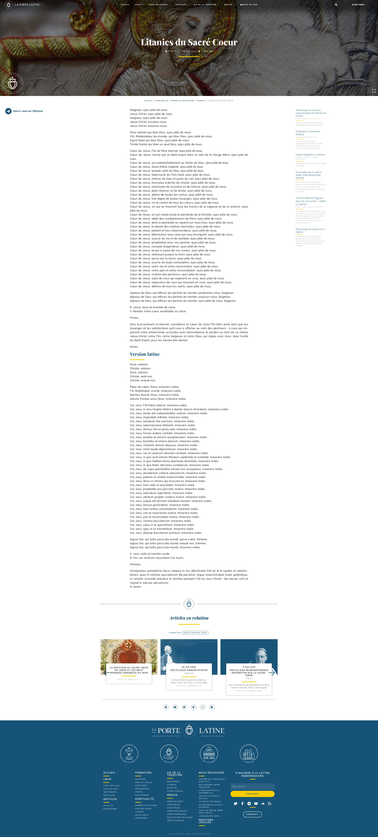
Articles (181, 5)
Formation (143, 772)
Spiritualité (161, 101)
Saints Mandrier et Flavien (310, 154)
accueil (149, 101)
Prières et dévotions (182, 101)
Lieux (138, 5)
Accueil (125, 5)
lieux (107, 779)
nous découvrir (211, 772)
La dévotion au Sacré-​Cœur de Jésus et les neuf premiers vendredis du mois (129, 670)
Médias (228, 5)
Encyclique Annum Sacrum (189, 670)
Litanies (200, 101)
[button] (336, 4)
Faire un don (249, 5)
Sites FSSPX (358, 5)
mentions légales (206, 821)
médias (172, 795)
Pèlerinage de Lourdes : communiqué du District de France (311, 112)
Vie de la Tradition (205, 5)
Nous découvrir (158, 5)
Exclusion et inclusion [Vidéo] (308, 133)
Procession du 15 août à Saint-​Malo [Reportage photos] (308, 174)
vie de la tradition (174, 773)
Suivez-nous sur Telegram (28, 110)
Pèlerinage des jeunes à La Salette (310, 230)
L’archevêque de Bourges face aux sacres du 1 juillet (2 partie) (311, 201)
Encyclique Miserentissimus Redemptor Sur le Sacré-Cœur (249, 673)
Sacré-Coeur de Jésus (195, 633)
